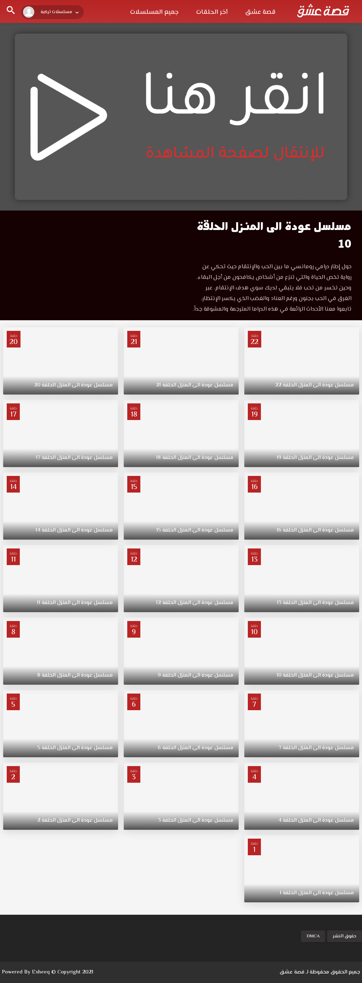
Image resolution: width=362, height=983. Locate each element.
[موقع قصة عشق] (323, 10)
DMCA (313, 936)
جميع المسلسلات (154, 12)
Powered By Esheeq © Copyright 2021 (47, 972)
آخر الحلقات (212, 12)
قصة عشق (260, 12)
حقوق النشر (344, 936)
